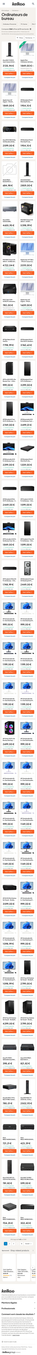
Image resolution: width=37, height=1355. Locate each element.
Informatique (5, 10)
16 (21, 1243)
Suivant (27, 1243)
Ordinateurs (15, 10)
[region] (18, 24)
